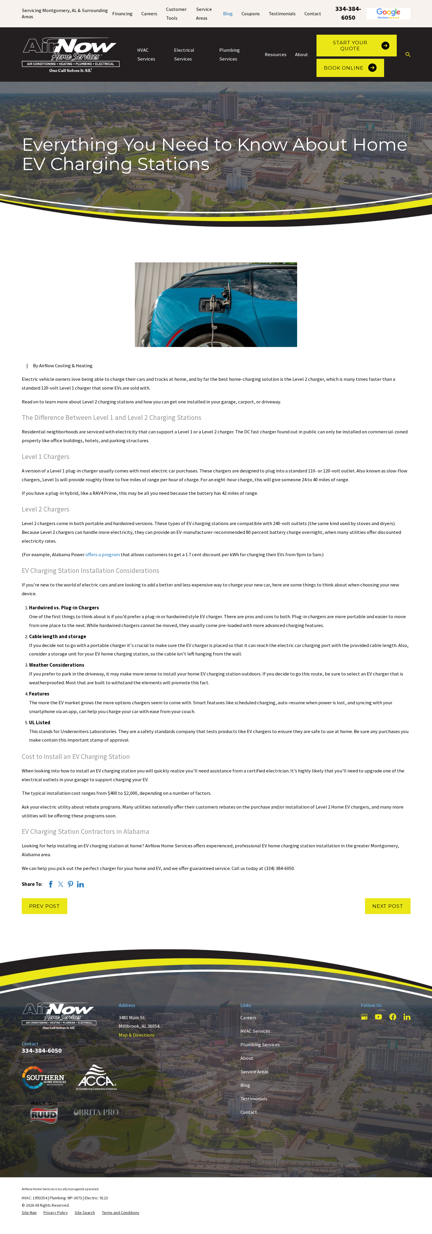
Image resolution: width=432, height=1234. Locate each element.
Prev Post (44, 906)
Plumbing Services (260, 1045)
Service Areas (254, 1072)
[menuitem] (29, 1212)
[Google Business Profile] (364, 1016)
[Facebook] (392, 1016)
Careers (149, 14)
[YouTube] (378, 1016)
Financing (122, 14)
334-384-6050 (348, 12)
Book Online (343, 68)
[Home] (71, 54)
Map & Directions (137, 1035)
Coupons (251, 14)
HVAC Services (255, 1031)
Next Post (387, 906)
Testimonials (282, 14)
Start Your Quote (350, 45)
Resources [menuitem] (276, 54)
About (246, 1058)
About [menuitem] (301, 54)
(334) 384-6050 (279, 868)
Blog (228, 14)
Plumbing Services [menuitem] (229, 54)
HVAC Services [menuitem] (146, 54)
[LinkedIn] (406, 1016)
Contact (312, 14)
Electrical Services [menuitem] (184, 54)
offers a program (103, 554)
